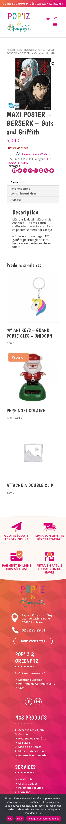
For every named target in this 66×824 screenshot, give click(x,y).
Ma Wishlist (26, 779)
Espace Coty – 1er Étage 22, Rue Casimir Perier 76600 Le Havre (38, 618)
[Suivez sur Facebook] (28, 701)
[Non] (61, 809)
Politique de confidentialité (44, 818)
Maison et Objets (29, 747)
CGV (21, 687)
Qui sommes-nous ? (31, 673)
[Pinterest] (30, 170)
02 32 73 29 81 (33, 630)
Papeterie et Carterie (32, 755)
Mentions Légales (30, 679)
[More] (51, 170)
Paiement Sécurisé (30, 787)
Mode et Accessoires (32, 751)
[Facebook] (14, 170)
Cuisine (23, 734)
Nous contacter (33, 641)
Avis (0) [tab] (15, 200)
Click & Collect (27, 783)
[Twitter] (19, 170)
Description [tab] (18, 182)
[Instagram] (35, 170)
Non (19, 818)
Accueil (11, 49)
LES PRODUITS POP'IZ (31, 49)
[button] (53, 64)
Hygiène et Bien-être (32, 738)
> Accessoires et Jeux (29, 730)
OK (10, 818)
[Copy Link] (46, 170)
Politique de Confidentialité (36, 683)
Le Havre (24, 742)
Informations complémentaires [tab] (23, 191)
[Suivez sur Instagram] (38, 701)
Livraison (24, 792)
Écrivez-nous (15, 539)
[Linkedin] (25, 170)
